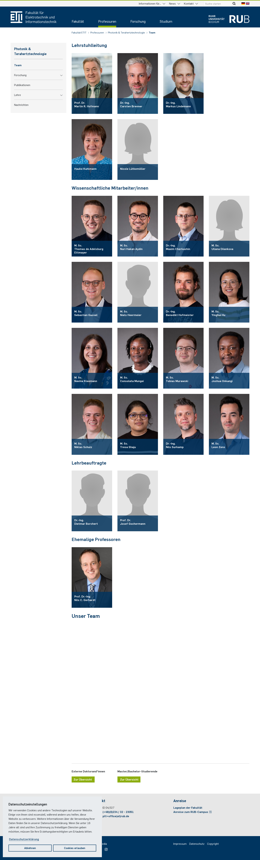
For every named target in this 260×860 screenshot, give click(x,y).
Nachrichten (21, 104)
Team (152, 32)
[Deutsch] (243, 3)
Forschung (138, 21)
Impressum (180, 843)
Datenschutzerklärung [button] (24, 839)
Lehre (17, 94)
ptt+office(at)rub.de (116, 816)
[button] (61, 75)
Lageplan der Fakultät (187, 807)
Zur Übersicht (83, 779)
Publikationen (22, 85)
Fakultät (78, 21)
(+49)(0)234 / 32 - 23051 (118, 811)
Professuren (107, 21)
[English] (247, 3)
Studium (166, 21)
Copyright (213, 843)
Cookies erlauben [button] (74, 848)
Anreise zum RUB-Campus (191, 811)
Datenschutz (196, 843)
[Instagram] (105, 848)
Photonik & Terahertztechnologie (126, 32)
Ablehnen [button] (30, 848)
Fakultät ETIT (79, 32)
